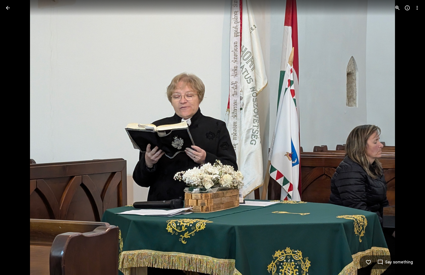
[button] (14, 138)
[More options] (417, 8)
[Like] (368, 262)
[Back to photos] (8, 8)
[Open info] (407, 8)
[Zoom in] (397, 8)
